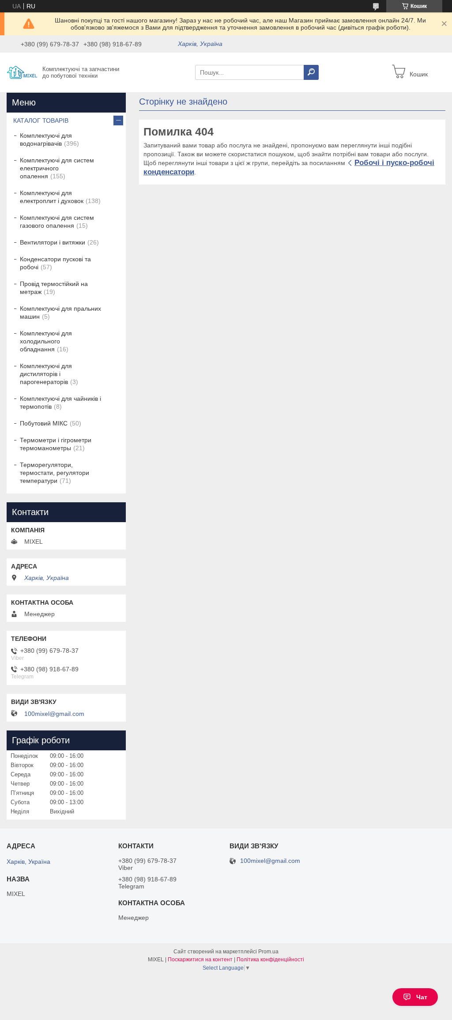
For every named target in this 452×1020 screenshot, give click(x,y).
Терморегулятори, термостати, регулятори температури (54, 472)
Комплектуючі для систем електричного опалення (57, 168)
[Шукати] (311, 72)
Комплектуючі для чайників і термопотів (60, 402)
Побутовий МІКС (44, 423)
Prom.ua (268, 951)
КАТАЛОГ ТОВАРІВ (40, 120)
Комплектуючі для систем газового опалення (57, 221)
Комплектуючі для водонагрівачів (46, 139)
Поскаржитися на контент (200, 959)
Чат (421, 997)
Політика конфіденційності (270, 959)
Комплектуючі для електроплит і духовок (51, 196)
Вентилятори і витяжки (52, 242)
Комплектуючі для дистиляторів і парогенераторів (46, 373)
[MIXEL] (22, 71)
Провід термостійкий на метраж (54, 287)
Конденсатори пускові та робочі (55, 263)
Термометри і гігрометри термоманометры (55, 444)
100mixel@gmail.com (54, 713)
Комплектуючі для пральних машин (60, 312)
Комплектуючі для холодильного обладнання (46, 341)
